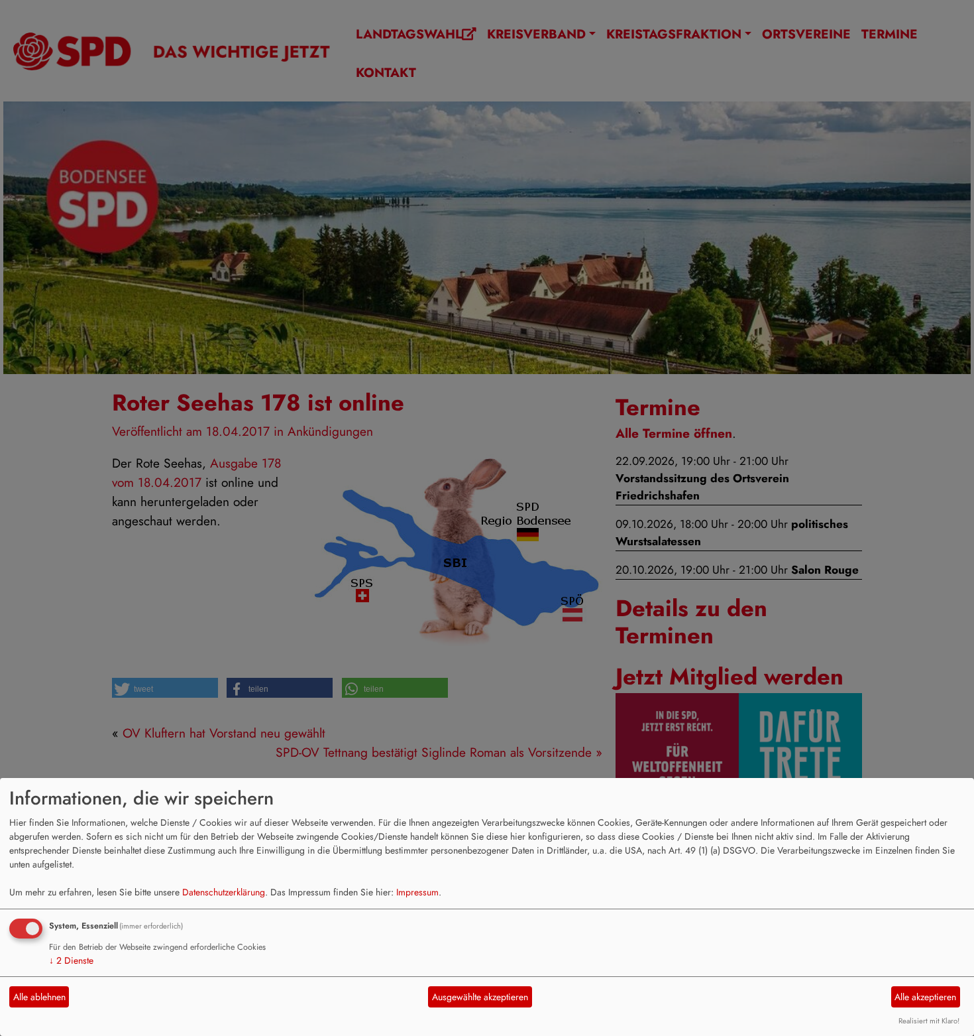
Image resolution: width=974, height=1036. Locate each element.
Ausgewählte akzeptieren (480, 997)
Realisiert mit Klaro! (928, 1020)
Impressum (417, 892)
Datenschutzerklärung (223, 892)
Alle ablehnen (39, 997)
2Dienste (71, 960)
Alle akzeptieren (925, 997)
